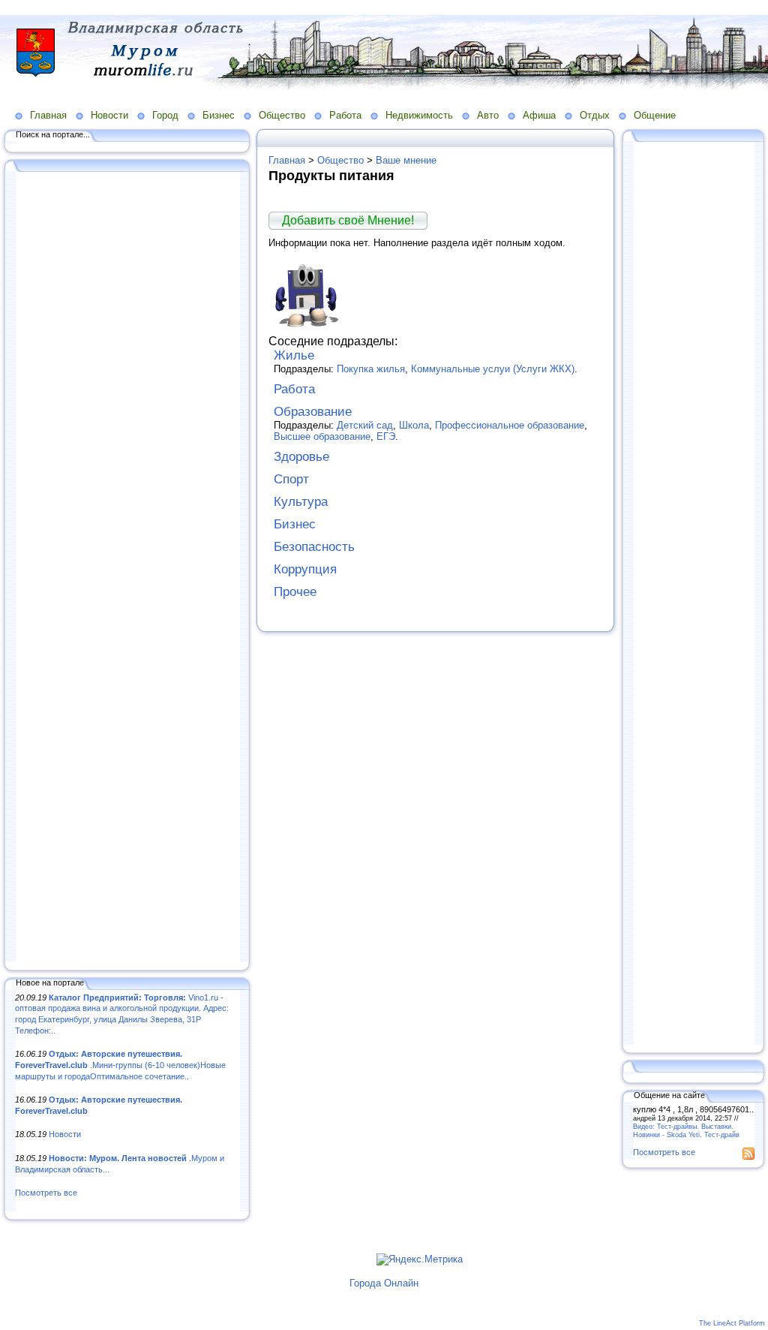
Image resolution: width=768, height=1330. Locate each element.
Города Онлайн (384, 1283)
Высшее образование (322, 436)
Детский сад (365, 425)
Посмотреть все (46, 1192)
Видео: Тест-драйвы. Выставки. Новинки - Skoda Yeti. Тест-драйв (686, 1130)
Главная (48, 115)
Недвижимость (419, 115)
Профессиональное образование (509, 425)
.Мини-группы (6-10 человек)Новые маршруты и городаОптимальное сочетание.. (120, 1064)
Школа (414, 425)
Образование (313, 412)
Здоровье (301, 457)
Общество (282, 115)
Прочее (295, 592)
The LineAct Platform (732, 1323)
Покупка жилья (371, 369)
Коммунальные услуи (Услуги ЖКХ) (492, 369)
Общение (655, 115)
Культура (301, 502)
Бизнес (218, 115)
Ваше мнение (406, 160)
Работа (345, 115)
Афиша (539, 115)
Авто (488, 115)
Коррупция (305, 569)
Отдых (595, 115)
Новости (109, 115)
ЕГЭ (385, 436)
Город (165, 115)
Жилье (294, 355)
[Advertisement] (127, 568)
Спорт (291, 479)
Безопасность (314, 547)
